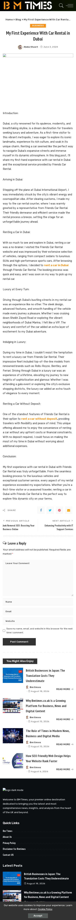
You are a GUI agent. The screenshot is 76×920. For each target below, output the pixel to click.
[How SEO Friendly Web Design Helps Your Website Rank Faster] (13, 760)
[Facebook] (41, 510)
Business (38, 25)
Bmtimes (35, 687)
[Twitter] (50, 510)
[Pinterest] (59, 510)
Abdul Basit (31, 47)
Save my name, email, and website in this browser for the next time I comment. (39, 630)
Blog (18, 19)
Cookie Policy (45, 909)
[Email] (68, 510)
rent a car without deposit (39, 418)
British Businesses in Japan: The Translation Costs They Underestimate (45, 675)
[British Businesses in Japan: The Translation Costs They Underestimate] (13, 675)
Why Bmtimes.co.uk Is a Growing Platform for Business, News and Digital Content (46, 705)
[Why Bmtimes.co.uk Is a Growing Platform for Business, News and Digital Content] (13, 705)
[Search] (60, 5)
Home (9, 19)
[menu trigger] (68, 5)
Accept (38, 915)
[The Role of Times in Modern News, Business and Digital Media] (13, 735)
